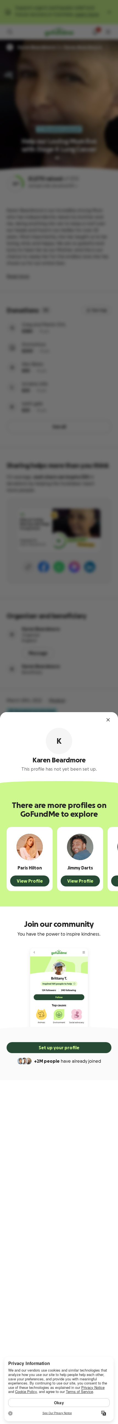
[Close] (108, 719)
